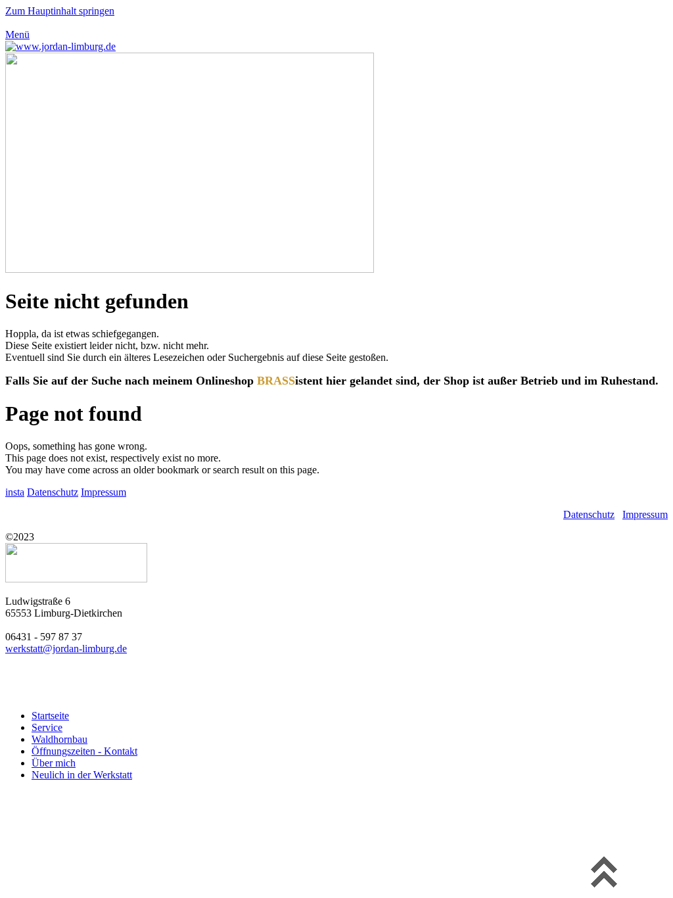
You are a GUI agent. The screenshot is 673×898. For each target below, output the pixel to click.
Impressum (103, 492)
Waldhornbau (59, 739)
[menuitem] (350, 716)
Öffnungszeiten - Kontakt (84, 751)
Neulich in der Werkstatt (82, 774)
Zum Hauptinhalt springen (59, 10)
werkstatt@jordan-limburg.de (66, 648)
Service (47, 727)
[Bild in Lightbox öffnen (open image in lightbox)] (189, 269)
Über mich (54, 762)
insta (14, 492)
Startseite (50, 715)
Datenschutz (52, 492)
